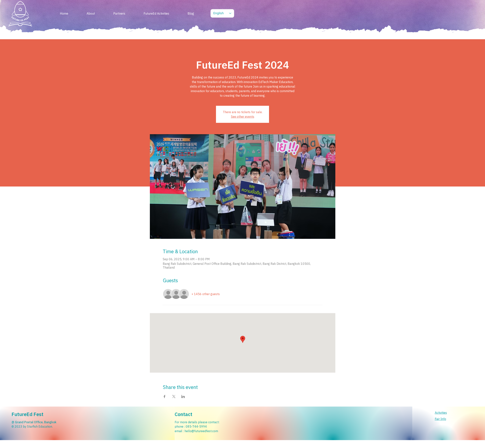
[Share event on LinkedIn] (183, 396)
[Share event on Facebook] (164, 396)
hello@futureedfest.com (201, 431)
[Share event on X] (174, 396)
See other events (242, 116)
